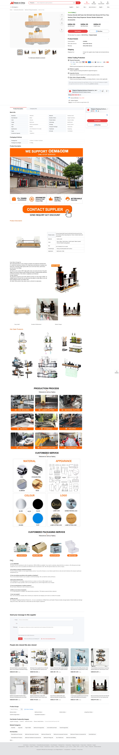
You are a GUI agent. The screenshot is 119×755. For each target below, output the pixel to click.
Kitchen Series (62, 712)
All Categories (15, 7)
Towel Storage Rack (64, 727)
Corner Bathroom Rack (52, 727)
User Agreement (67, 749)
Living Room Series (88, 712)
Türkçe (86, 746)
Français (41, 746)
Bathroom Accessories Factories (61, 734)
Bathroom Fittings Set (48, 737)
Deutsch (57, 746)
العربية (67, 746)
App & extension (92, 7)
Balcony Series (13, 712)
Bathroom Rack (41, 9)
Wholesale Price (61, 745)
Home (11, 9)
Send (20, 638)
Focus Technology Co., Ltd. (50, 749)
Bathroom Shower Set (46, 734)
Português (36, 746)
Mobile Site (89, 745)
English (27, 746)
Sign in (107, 3)
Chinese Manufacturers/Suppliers (43, 745)
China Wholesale (54, 745)
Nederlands (62, 746)
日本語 (74, 746)
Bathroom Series (38, 712)
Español (31, 746)
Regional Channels (75, 745)
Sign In (70, 102)
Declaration (74, 749)
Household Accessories (40, 714)
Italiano (52, 746)
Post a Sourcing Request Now (48, 638)
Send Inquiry (78, 31)
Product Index (83, 745)
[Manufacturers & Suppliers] (17, 2)
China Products (32, 745)
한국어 (70, 746)
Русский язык (47, 746)
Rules (108, 7)
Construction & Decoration (18, 9)
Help (84, 7)
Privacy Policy (80, 749)
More (11, 740)
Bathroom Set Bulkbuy (71, 737)
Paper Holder (28, 727)
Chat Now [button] (100, 31)
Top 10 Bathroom (59, 737)
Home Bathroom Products (16, 737)
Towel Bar (13, 727)
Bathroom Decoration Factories (32, 734)
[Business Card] (107, 115)
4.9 (92, 111)
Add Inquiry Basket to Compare (37, 58)
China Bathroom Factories (16, 734)
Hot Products (25, 745)
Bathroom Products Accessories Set (78, 734)
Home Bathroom (92, 734)
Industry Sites (68, 745)
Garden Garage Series (14, 714)
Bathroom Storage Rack (39, 727)
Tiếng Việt (91, 746)
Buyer (77, 7)
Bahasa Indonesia (97, 746)
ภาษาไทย (82, 746)
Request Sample (93, 35)
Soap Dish (20, 727)
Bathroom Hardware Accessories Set (33, 737)
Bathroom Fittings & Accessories (31, 9)
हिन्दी (78, 746)
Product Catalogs (29, 709)
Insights (94, 745)
